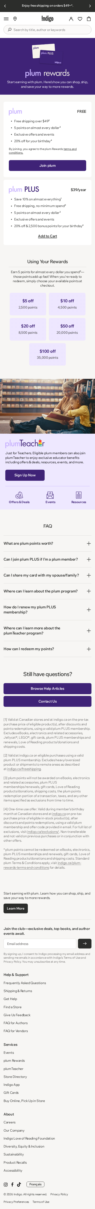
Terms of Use (40, 1201)
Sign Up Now (25, 475)
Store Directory (15, 1077)
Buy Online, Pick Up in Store (24, 1101)
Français (35, 1184)
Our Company (14, 1130)
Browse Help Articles (47, 688)
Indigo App (12, 1085)
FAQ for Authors (16, 1023)
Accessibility (13, 1170)
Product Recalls (15, 1162)
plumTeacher (13, 1069)
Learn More (15, 908)
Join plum (47, 165)
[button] (6, 18)
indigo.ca (59, 814)
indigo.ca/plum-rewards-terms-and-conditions (42, 865)
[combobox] (50, 29)
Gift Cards (11, 1092)
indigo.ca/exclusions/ (43, 832)
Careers (9, 1122)
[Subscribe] (84, 943)
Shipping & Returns (18, 991)
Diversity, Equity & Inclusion (24, 1146)
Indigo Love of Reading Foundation (29, 1138)
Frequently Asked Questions (25, 983)
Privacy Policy (59, 1194)
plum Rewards (14, 1060)
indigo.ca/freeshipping (24, 769)
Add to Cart (47, 236)
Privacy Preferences (16, 1201)
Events (9, 1052)
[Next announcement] (90, 6)
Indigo (18, 1194)
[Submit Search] (9, 29)
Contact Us (47, 701)
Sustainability (14, 1154)
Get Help (10, 999)
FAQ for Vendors (16, 1031)
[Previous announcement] (5, 6)
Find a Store (12, 1007)
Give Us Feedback (17, 1015)
